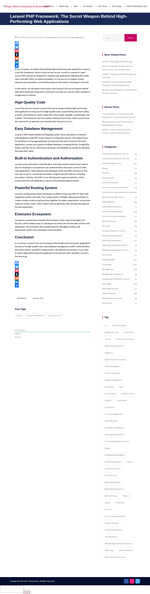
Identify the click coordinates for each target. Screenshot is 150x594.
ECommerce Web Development (114, 216)
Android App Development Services (115, 159)
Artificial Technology (112, 373)
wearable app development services (116, 279)
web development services (115, 557)
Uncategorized (107, 269)
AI (105, 325)
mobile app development (114, 489)
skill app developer (112, 523)
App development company (115, 360)
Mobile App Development (111, 240)
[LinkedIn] (53, 62)
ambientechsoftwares (125, 339)
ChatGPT (105, 173)
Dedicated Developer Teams (113, 197)
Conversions (109, 407)
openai (107, 503)
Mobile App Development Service (115, 245)
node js (126, 496)
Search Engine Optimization (115, 516)
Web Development (109, 293)
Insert (26, 592)
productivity (120, 503)
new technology (111, 496)
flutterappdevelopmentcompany (117, 441)
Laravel (19, 316)
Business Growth (127, 394)
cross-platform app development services (118, 192)
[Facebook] (53, 43)
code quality (122, 400)
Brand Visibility (110, 394)
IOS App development (113, 462)
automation (109, 387)
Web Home (49, 6)
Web (76, 6)
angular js (109, 353)
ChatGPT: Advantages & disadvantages (117, 62)
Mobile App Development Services (115, 250)
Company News (108, 178)
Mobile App (64, 6)
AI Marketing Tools (112, 332)
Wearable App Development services (118, 544)
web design (109, 550)
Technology (116, 6)
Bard (121, 387)
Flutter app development (114, 435)
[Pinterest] (53, 51)
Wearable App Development (113, 274)
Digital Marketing (108, 202)
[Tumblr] (53, 55)
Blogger (105, 168)
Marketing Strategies (113, 482)
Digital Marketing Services (112, 207)
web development (126, 550)
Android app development (114, 346)
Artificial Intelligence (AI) (137, 6)
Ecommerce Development (114, 428)
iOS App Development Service (113, 231)
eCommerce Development (112, 212)
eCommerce (88, 6)
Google (107, 448)
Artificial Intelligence (112, 366)
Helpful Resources (109, 221)
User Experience (111, 537)
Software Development (113, 530)
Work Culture (107, 303)
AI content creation (119, 325)
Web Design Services (110, 289)
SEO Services (107, 255)
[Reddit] (53, 58)
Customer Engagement (113, 414)
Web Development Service (112, 298)
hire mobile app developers (115, 455)
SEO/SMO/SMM (108, 260)
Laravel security (54, 316)
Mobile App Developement (112, 236)
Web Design (106, 284)
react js (108, 509)
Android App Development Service (115, 154)
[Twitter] (53, 47)
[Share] (53, 66)
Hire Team (102, 6)
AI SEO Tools (129, 332)
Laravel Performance (35, 316)
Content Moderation (110, 183)
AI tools (108, 339)
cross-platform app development (115, 187)
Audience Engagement (113, 380)
